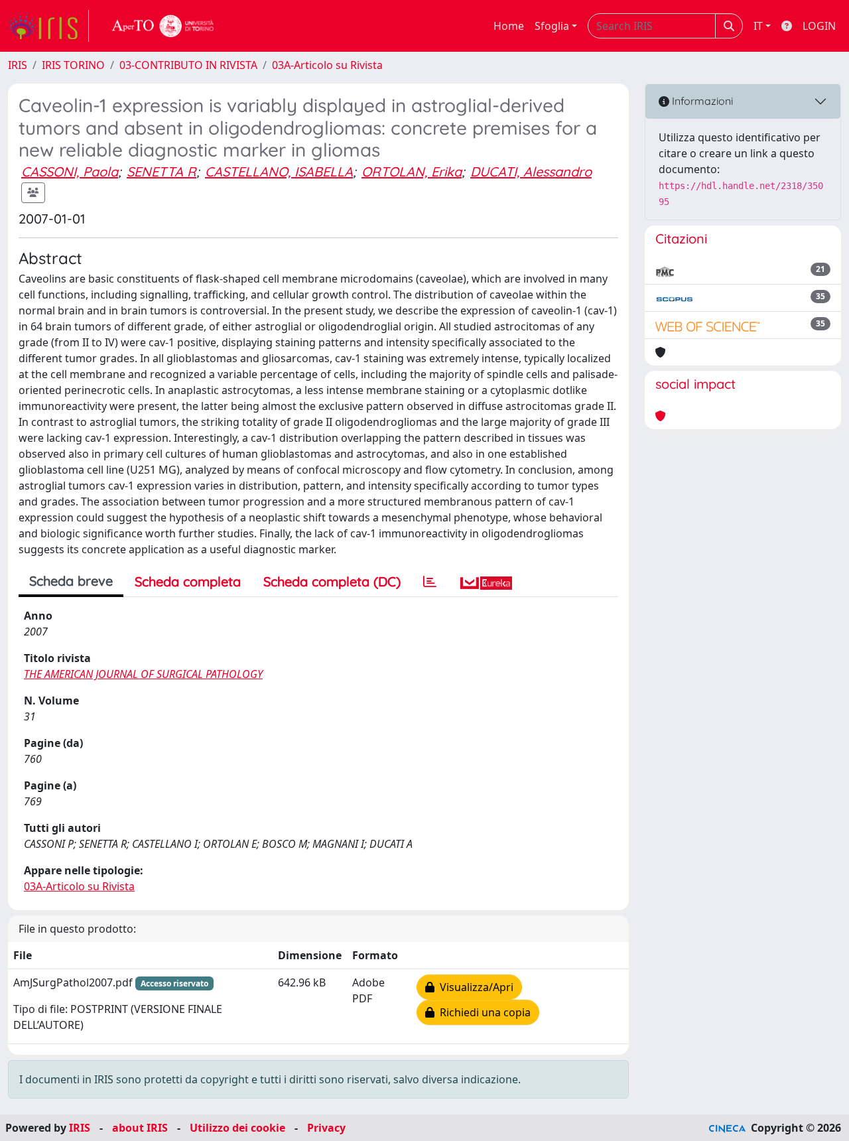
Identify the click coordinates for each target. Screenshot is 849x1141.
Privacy (326, 1127)
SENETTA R (161, 171)
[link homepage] (48, 26)
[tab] (430, 582)
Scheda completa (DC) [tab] (332, 581)
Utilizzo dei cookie (237, 1127)
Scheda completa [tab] (188, 581)
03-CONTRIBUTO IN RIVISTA (188, 65)
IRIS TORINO (73, 65)
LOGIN (819, 26)
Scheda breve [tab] (71, 580)
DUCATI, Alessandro (531, 171)
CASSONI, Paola (69, 171)
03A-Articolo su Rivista (327, 65)
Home (508, 26)
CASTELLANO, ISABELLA (279, 171)
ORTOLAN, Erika (411, 171)
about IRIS (140, 1127)
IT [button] (758, 26)
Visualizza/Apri (473, 987)
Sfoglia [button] (552, 26)
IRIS (17, 65)
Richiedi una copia (482, 1012)
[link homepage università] (163, 26)
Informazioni (701, 100)
